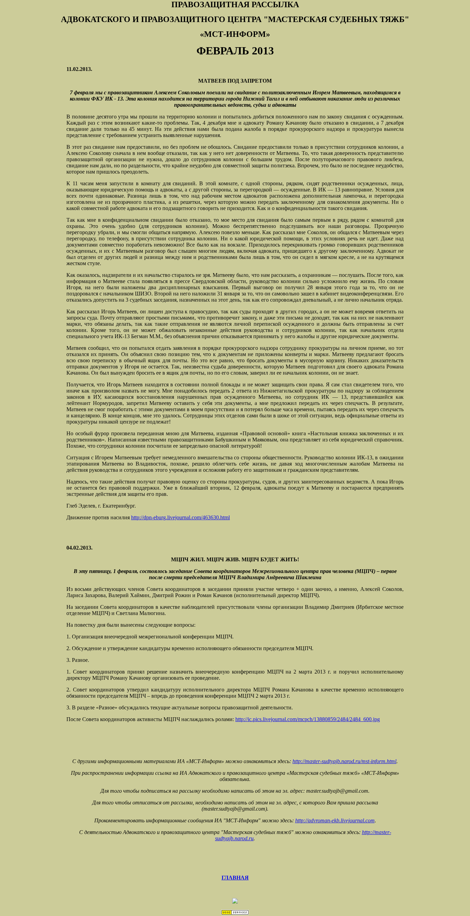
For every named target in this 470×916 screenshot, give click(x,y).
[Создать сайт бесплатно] (235, 913)
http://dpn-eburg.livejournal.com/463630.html (180, 517)
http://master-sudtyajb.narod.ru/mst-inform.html (344, 761)
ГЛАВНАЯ (235, 878)
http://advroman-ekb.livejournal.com (335, 820)
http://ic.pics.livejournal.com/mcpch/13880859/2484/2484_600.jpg (307, 719)
